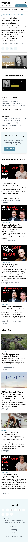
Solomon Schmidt (6, 200)
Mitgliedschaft (21, 5)
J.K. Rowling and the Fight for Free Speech (9, 184)
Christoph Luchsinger (7, 367)
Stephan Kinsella (6, 282)
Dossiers (14, 9)
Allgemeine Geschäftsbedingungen (14, 520)
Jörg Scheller (5, 450)
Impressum (21, 518)
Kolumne (3, 430)
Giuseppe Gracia (17, 240)
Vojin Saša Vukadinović (8, 43)
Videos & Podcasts (6, 14)
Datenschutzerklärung (10, 522)
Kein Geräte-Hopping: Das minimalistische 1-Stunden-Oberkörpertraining (12, 434)
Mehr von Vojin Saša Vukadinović (11, 109)
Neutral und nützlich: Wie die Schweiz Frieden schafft (11, 226)
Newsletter (4, 5)
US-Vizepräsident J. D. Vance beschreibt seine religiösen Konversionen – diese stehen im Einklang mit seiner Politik (12, 395)
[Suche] (26, 2)
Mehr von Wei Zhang (7, 128)
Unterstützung (21, 522)
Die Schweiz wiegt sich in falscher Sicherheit (10, 355)
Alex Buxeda (17, 200)
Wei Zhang (20, 43)
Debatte (3, 351)
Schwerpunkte (5, 9)
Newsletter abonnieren (10, 518)
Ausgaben (12, 5)
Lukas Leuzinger (6, 240)
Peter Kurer (4, 408)
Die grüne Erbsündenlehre (11, 306)
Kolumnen (22, 9)
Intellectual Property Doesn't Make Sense (9, 266)
